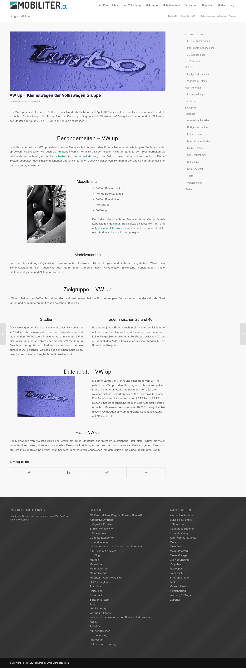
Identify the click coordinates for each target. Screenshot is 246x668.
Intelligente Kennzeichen (200, 47)
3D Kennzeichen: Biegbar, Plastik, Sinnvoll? (116, 515)
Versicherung (194, 182)
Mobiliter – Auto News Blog (106, 577)
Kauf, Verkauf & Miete (199, 141)
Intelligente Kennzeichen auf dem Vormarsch (117, 546)
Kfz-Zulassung (193, 61)
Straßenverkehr (82, 156)
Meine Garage (195, 148)
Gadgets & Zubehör (198, 74)
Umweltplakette (119, 232)
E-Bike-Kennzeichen (198, 41)
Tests (190, 175)
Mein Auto (190, 67)
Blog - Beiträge (20, 16)
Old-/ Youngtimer (196, 154)
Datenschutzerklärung (103, 644)
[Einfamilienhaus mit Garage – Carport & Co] (3, 334)
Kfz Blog (95, 555)
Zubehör (191, 101)
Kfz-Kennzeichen (194, 34)
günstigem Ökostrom (109, 228)
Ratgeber (190, 113)
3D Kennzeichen (196, 54)
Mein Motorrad (193, 87)
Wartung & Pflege (197, 81)
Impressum (96, 639)
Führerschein (194, 134)
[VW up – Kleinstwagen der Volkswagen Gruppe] (87, 61)
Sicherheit (61, 156)
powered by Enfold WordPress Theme (53, 663)
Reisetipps (193, 162)
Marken (34, 101)
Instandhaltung (195, 94)
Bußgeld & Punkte (197, 127)
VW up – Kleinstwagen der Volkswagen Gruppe (55, 95)
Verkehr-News (178, 586)
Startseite (184, 16)
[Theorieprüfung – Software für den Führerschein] (243, 334)
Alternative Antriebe (198, 120)
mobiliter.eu (28, 663)
